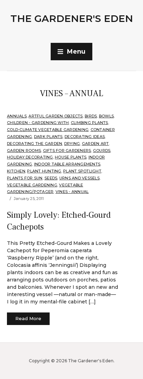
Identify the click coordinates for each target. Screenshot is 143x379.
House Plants (70, 157)
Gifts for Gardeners (67, 150)
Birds (91, 116)
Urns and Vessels (79, 178)
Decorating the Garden (34, 143)
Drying (72, 143)
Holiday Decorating (30, 157)
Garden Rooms (24, 150)
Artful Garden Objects (55, 116)
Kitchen (16, 171)
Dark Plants (48, 136)
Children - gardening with (38, 122)
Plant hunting (44, 171)
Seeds (50, 178)
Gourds (102, 150)
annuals (17, 116)
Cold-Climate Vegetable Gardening (48, 129)
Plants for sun (25, 178)
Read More (28, 318)
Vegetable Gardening (32, 185)
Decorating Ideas (85, 136)
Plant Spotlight (82, 171)
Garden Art (95, 143)
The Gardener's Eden (71, 18)
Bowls (106, 116)
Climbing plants (89, 122)
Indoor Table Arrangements (67, 164)
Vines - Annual (72, 191)
